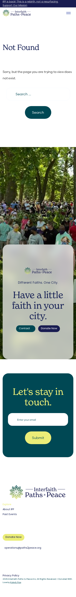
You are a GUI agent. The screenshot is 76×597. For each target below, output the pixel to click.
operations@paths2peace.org (22, 548)
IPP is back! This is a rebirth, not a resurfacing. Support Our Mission (30, 3)
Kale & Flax (15, 582)
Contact (24, 328)
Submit (38, 437)
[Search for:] (38, 94)
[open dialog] (68, 13)
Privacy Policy (11, 576)
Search (38, 112)
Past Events (10, 514)
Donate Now (49, 328)
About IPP (8, 510)
